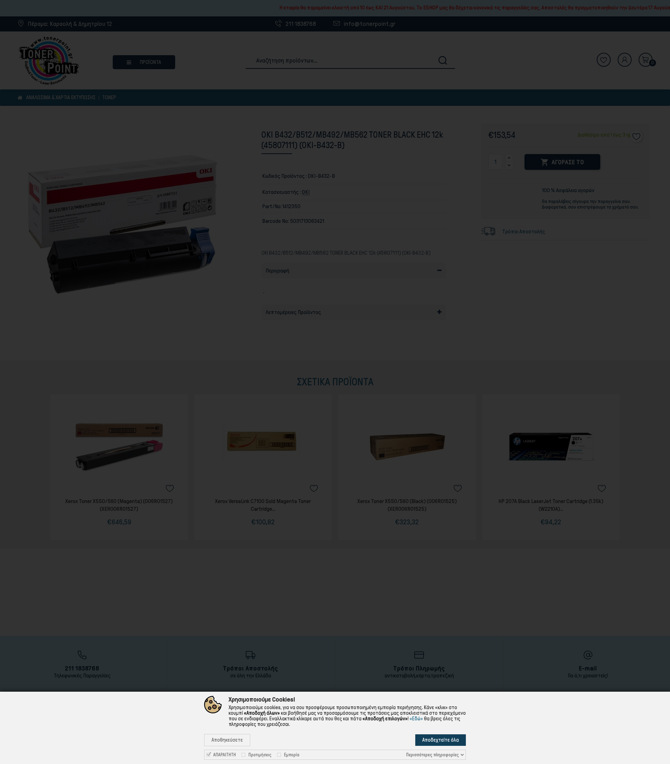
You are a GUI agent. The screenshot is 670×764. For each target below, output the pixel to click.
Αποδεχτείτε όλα (440, 740)
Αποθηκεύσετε (227, 740)
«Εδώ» (416, 718)
